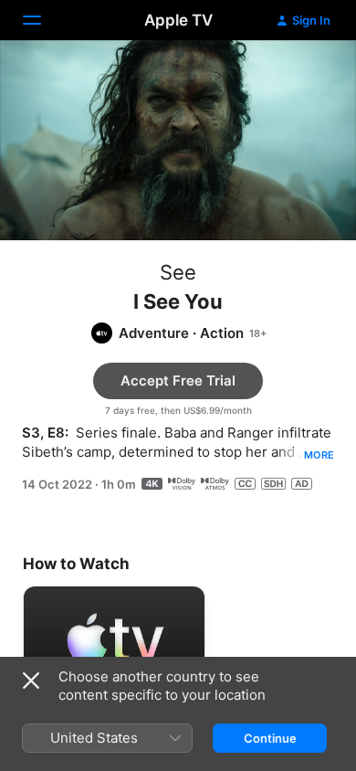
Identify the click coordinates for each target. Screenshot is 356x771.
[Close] (31, 680)
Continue (270, 738)
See (178, 272)
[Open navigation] (43, 20)
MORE (319, 455)
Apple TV (178, 20)
